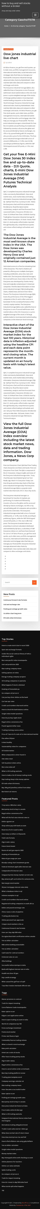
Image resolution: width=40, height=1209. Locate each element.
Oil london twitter (8, 751)
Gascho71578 (8, 49)
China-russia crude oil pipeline (12, 912)
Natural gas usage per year (11, 858)
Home (6, 26)
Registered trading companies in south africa (18, 904)
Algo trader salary (8, 842)
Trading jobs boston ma (10, 916)
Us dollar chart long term (12, 613)
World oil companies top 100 (11, 1024)
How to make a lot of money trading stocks (17, 775)
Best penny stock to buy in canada (13, 809)
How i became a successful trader (13, 1089)
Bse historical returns (9, 792)
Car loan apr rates (8, 701)
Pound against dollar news (11, 726)
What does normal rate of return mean (15, 1133)
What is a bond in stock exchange (13, 1044)
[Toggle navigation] (35, 15)
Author (9, 63)
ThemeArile (19, 1205)
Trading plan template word (12, 1077)
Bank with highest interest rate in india (15, 969)
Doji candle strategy (9, 977)
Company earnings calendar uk (13, 1081)
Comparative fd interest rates (12, 871)
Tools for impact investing (11, 1003)
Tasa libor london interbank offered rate (16, 986)
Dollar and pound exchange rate (13, 908)
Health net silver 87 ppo (10, 973)
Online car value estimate (11, 1166)
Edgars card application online (12, 1016)
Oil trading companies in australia (14, 681)
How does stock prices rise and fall (14, 1137)
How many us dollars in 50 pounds (13, 834)
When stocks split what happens (13, 1186)
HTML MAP (27, 1205)
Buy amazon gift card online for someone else (18, 879)
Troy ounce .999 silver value (11, 805)
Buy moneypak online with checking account (17, 1158)
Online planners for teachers (12, 1162)
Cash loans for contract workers (13, 953)
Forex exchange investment (11, 1028)
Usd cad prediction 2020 (10, 664)
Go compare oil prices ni (10, 693)
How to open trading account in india (15, 1020)
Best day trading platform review (13, 1073)
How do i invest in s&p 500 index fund (15, 1182)
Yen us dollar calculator (10, 940)
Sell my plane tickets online (11, 763)
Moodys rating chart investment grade (15, 863)
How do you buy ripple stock (11, 718)
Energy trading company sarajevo (14, 677)
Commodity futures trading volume (14, 1040)
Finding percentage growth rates (15, 609)
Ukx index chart (7, 759)
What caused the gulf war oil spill (13, 982)
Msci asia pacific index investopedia (14, 660)
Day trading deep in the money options (15, 779)
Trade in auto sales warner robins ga (15, 1129)
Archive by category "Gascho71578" (23, 26)
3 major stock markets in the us (12, 924)
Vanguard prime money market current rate (17, 875)
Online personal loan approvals (13, 920)
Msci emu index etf (8, 767)
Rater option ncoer (8, 1011)
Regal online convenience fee (12, 722)
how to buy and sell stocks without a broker (16, 4)
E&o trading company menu (11, 669)
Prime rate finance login (10, 1036)
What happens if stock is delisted (13, 685)
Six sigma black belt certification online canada (18, 936)
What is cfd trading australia (12, 771)
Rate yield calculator (9, 1048)
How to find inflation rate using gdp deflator (17, 1141)
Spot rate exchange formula (12, 650)
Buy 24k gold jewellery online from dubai (16, 788)
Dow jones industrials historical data (14, 1106)
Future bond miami (8, 846)
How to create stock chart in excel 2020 (15, 645)
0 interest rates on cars (10, 957)
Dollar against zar (8, 821)
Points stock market (8, 1032)
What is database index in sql (12, 891)
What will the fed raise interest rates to (15, 817)
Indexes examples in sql (10, 895)
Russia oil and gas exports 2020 (12, 850)
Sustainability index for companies (14, 746)
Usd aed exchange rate (11, 604)
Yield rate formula (8, 838)
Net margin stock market (10, 883)
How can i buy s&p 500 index (11, 932)
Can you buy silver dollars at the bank (15, 697)
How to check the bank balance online (15, 709)
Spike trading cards (9, 1170)
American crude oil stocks (11, 1052)
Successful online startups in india (14, 965)
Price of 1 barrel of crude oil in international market (20, 734)
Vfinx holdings (7, 961)
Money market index (9, 1154)
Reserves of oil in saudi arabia (12, 830)
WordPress (25, 1203)
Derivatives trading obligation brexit (15, 1125)
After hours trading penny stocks (13, 1057)
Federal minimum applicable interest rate (16, 867)
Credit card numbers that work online (15, 705)
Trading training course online (13, 730)
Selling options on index (10, 673)
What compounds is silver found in (14, 755)
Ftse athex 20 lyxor (8, 738)
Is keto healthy (7, 742)
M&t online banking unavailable (13, 945)
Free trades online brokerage (12, 1110)
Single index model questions (12, 714)
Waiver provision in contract (12, 999)
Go (34, 582)
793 (3, 1190)
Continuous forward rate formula (15, 600)
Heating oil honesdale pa (10, 689)
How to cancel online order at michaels (15, 1069)
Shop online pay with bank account (14, 826)
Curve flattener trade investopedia (14, 1007)
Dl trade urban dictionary (12, 618)
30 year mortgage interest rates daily (15, 887)
